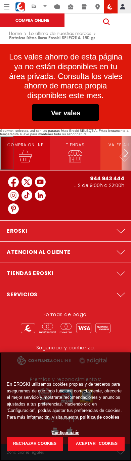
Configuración (65, 432)
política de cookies (99, 417)
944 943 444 (107, 178)
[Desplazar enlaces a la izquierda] (6, 153)
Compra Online (32, 20)
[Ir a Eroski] (111, 6)
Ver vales (65, 113)
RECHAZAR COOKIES (34, 443)
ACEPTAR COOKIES (96, 443)
